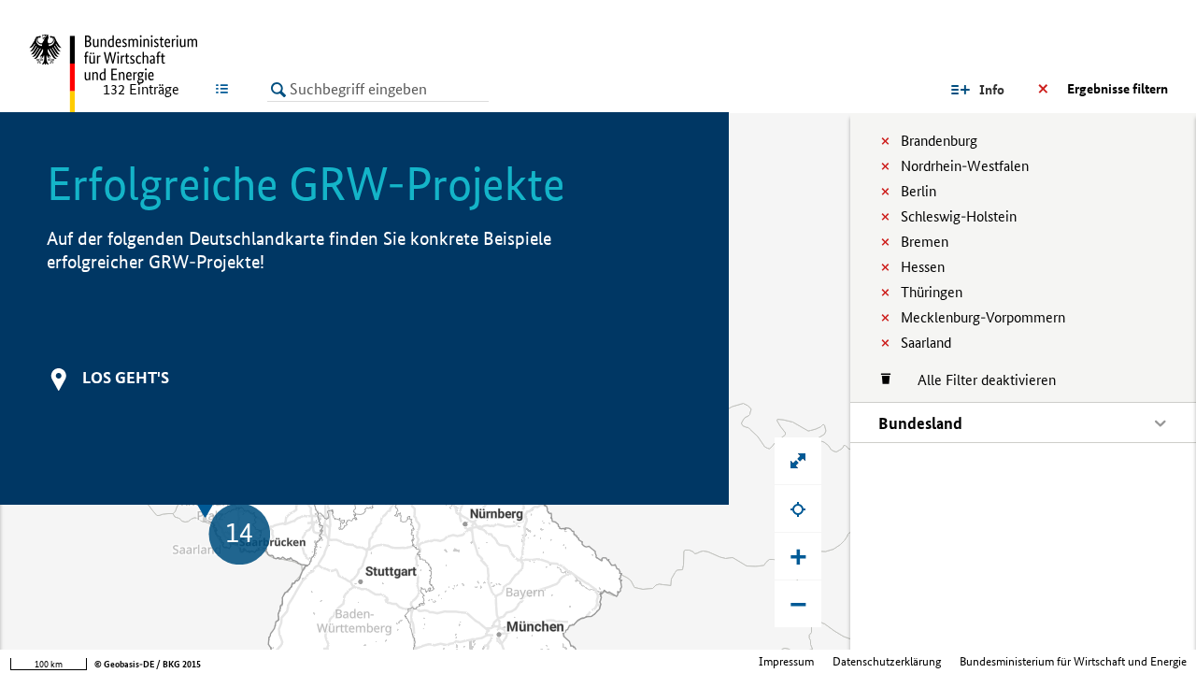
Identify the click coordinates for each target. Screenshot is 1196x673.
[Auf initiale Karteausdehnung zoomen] (798, 460)
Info (991, 89)
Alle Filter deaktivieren (977, 380)
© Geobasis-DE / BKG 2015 (147, 664)
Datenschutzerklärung (887, 661)
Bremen (924, 242)
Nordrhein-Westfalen (965, 166)
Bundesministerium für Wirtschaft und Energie (1073, 661)
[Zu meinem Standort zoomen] (798, 508)
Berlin (918, 191)
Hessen (923, 267)
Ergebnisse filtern (1117, 88)
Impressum (786, 661)
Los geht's (125, 377)
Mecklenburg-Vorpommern (983, 317)
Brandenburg (939, 141)
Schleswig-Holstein (959, 216)
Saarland (926, 342)
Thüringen (931, 292)
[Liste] (225, 88)
